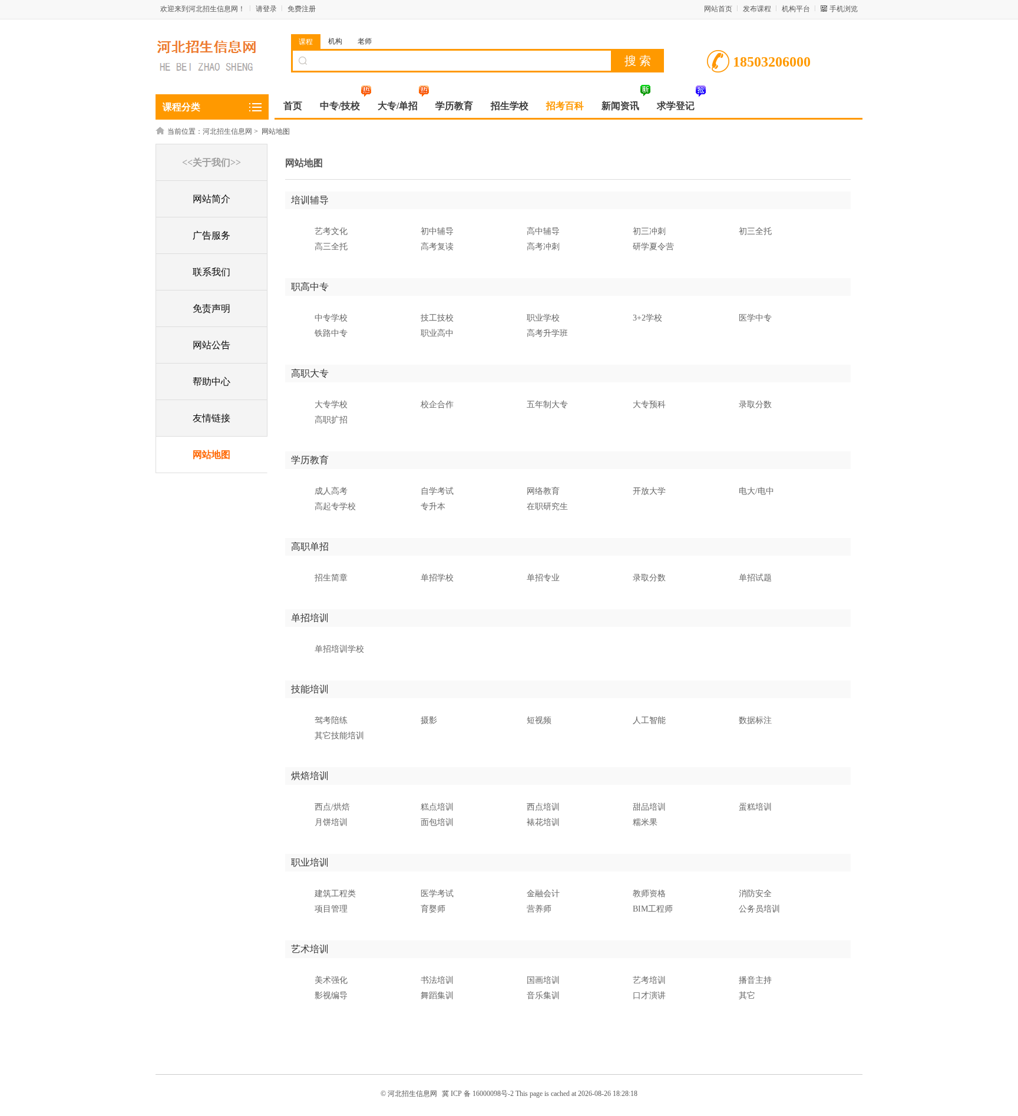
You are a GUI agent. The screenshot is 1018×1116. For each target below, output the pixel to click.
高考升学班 (547, 333)
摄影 (429, 720)
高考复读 (437, 246)
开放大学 (649, 491)
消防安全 (755, 893)
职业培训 (310, 862)
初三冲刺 (649, 231)
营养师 (539, 908)
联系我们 (211, 272)
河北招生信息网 (227, 131)
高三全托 (331, 246)
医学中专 (755, 317)
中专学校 (331, 317)
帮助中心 (211, 382)
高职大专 (310, 373)
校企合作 (437, 404)
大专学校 (331, 404)
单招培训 (310, 618)
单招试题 (755, 577)
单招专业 (543, 577)
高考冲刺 (543, 246)
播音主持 (755, 980)
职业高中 (437, 333)
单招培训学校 (339, 649)
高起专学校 (335, 506)
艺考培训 (649, 980)
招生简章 (331, 577)
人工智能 (649, 720)
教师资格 (649, 893)
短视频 (539, 720)
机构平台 (796, 9)
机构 (335, 41)
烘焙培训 (310, 776)
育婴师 (433, 908)
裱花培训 (543, 822)
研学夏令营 (653, 246)
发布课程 (757, 9)
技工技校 (437, 317)
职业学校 (543, 317)
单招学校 (437, 577)
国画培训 (543, 980)
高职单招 (310, 547)
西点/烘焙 (332, 807)
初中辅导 (437, 231)
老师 (365, 41)
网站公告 (211, 345)
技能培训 (310, 689)
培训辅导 (310, 200)
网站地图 (211, 455)
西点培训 (543, 807)
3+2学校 (647, 317)
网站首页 (718, 9)
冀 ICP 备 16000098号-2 (478, 1093)
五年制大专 (547, 404)
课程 (306, 42)
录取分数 (755, 404)
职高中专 (310, 287)
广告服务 (211, 235)
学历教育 (310, 460)
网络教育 (543, 491)
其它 (747, 995)
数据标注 (755, 720)
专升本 (433, 506)
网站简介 (211, 199)
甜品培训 (649, 807)
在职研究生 (547, 506)
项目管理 (331, 908)
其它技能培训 (339, 735)
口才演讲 (649, 995)
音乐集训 (543, 995)
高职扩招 (331, 419)
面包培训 (437, 822)
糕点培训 (437, 807)
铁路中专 (331, 333)
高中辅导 (543, 231)
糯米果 (645, 822)
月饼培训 (331, 822)
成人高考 (331, 491)
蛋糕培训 (755, 807)
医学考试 (437, 893)
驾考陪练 (331, 720)
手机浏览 (843, 9)
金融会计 (543, 893)
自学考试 (437, 491)
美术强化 (331, 980)
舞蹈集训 (437, 995)
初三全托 (755, 231)
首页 (292, 106)
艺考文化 (331, 231)
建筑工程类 (335, 893)
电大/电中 (756, 491)
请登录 (266, 9)
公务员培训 (759, 908)
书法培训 (437, 980)
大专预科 (649, 404)
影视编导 (331, 995)
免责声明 (211, 308)
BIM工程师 (653, 908)
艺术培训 (310, 949)
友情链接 (211, 418)
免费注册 (301, 9)
